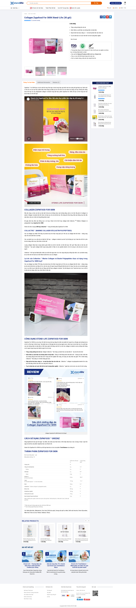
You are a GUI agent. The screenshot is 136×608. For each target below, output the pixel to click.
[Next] (64, 44)
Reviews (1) (56, 82)
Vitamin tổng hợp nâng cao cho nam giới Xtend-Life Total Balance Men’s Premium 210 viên (29, 539)
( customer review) (35, 20)
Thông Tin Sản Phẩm (29, 82)
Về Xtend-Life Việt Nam (37, 8)
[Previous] (27, 44)
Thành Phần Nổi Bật (50, 8)
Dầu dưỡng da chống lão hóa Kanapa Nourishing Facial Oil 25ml (81, 539)
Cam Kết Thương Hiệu (63, 8)
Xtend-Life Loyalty (75, 8)
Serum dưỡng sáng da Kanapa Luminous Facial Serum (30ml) (64, 539)
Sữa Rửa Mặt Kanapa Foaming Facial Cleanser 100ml (46, 539)
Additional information (43, 82)
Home (25, 13)
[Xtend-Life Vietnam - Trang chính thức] (17, 3)
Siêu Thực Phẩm (31, 13)
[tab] (29, 82)
